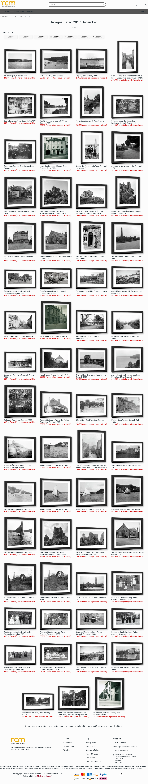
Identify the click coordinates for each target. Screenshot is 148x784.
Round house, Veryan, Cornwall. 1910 (54, 375)
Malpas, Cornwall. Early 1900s (87, 76)
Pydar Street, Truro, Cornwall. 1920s (53, 336)
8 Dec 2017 (97, 37)
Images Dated (14, 17)
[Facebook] (121, 776)
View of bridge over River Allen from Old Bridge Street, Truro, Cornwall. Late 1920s (127, 77)
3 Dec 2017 (69, 37)
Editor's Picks (19, 11)
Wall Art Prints (4, 17)
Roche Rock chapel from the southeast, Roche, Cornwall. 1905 (126, 212)
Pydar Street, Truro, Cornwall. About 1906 (19, 336)
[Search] (103, 4)
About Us (66, 739)
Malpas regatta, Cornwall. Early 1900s (54, 465)
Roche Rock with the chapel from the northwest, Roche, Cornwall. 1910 (89, 212)
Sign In (143, 11)
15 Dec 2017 (40, 37)
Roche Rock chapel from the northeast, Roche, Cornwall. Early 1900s (90, 553)
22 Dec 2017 (55, 37)
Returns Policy (91, 746)
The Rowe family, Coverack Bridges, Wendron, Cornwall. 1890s (17, 466)
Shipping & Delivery (93, 750)
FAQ (87, 739)
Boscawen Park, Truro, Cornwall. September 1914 (88, 337)
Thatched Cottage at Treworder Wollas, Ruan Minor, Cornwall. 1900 (54, 421)
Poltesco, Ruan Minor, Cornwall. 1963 (18, 420)
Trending (30, 11)
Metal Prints (90, 758)
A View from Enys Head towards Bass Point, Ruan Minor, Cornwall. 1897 (125, 376)
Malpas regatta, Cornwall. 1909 (15, 76)
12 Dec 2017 (25, 37)
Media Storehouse (44, 776)
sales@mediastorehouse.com (126, 747)
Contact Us (117, 739)
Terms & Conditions (93, 754)
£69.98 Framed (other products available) (19, 78)
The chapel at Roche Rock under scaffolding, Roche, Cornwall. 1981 (53, 212)
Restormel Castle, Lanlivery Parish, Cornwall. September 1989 (17, 292)
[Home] (14, 7)
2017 (21, 17)
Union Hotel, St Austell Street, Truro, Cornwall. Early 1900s (53, 167)
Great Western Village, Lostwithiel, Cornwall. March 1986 (53, 292)
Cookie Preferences (93, 762)
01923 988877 (120, 743)
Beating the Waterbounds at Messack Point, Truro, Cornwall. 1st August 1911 (72, 714)
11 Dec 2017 (10, 37)
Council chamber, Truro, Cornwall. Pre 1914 (20, 121)
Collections (6, 11)
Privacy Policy (91, 743)
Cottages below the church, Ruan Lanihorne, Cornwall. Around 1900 (123, 122)
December (28, 17)
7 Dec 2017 (83, 37)
